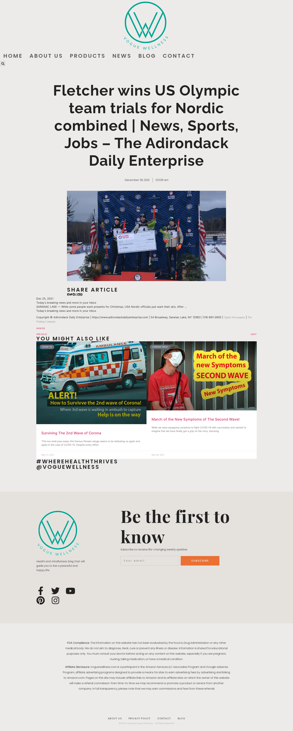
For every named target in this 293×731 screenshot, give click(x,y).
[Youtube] (70, 591)
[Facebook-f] (40, 591)
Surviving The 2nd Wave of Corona (71, 433)
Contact (179, 56)
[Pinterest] (40, 600)
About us (46, 56)
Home (13, 56)
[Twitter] (55, 591)
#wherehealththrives (77, 461)
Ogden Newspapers (234, 317)
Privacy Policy (140, 718)
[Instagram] (55, 600)
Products (88, 56)
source (40, 328)
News (122, 56)
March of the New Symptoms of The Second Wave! (196, 419)
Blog (147, 56)
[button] (3, 63)
